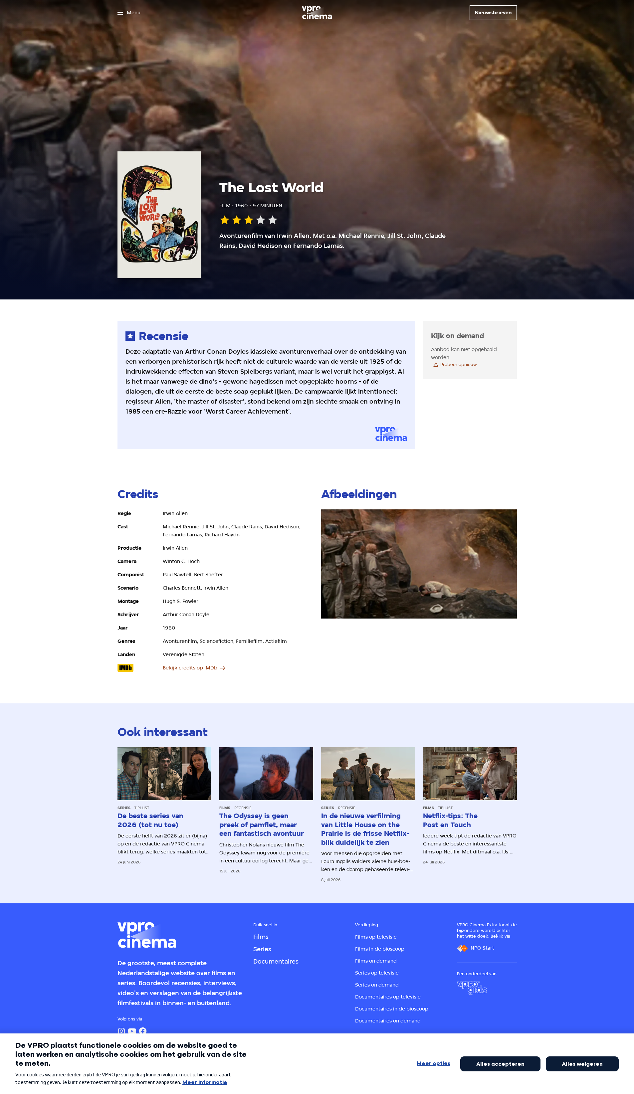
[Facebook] (143, 1031)
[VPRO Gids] (472, 988)
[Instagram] (121, 1031)
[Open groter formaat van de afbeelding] (419, 564)
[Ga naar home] (317, 12)
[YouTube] (132, 1031)
